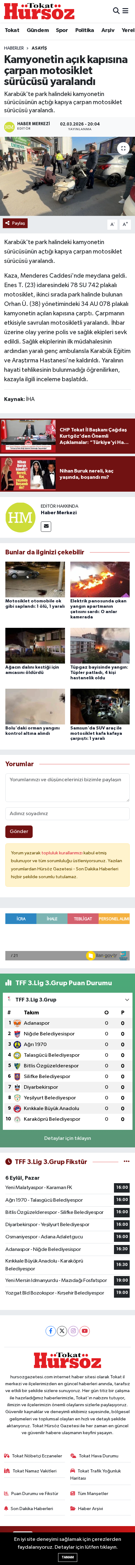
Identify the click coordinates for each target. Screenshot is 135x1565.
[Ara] (116, 11)
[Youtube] (84, 1331)
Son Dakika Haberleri (32, 1508)
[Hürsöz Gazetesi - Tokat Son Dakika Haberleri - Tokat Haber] (39, 11)
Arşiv (107, 30)
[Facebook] (51, 1331)
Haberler (14, 48)
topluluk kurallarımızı (62, 853)
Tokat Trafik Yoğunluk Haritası (95, 1474)
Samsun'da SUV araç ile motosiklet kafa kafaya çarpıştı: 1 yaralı (96, 733)
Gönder (19, 831)
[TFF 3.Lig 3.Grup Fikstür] (127, 1162)
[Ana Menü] (125, 11)
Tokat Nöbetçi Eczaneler (37, 1456)
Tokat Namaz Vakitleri (35, 1471)
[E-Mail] (46, 526)
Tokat (12, 30)
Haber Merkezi (59, 512)
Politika (84, 30)
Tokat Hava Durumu (98, 1456)
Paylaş (18, 223)
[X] (62, 1331)
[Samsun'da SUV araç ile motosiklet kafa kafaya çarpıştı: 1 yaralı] (100, 706)
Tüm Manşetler (93, 1493)
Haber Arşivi (90, 1508)
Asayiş (39, 48)
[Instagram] (73, 1331)
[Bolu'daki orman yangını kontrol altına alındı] (35, 706)
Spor (62, 30)
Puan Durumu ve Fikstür (34, 1493)
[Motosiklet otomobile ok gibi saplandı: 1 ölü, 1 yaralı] (35, 579)
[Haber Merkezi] (20, 517)
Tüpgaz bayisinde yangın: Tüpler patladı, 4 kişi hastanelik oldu (99, 672)
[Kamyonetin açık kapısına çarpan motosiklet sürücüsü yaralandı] (67, 176)
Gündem (38, 30)
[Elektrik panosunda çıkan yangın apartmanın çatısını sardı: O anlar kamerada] (100, 579)
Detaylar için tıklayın (67, 1138)
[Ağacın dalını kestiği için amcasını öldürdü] (35, 645)
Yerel (128, 30)
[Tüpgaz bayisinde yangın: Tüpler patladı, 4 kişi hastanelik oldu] (100, 645)
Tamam (68, 1557)
